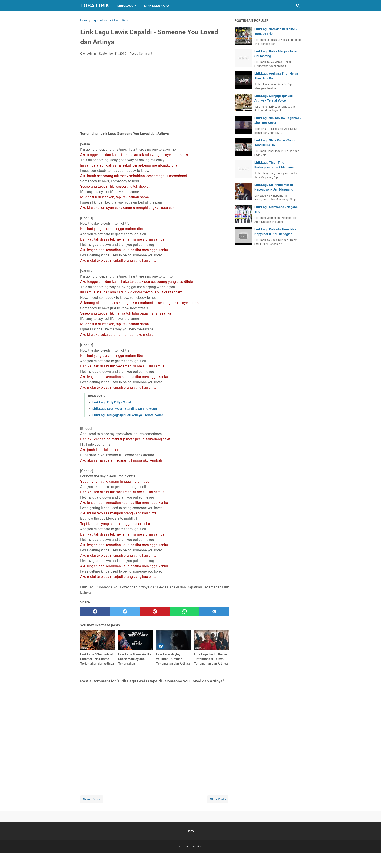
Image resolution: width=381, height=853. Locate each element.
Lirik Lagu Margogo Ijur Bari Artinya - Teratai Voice (127, 415)
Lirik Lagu (125, 5)
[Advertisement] (154, 92)
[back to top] (372, 843)
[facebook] (95, 611)
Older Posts (218, 799)
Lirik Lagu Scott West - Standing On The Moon (124, 408)
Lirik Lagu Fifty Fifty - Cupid (111, 402)
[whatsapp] (184, 611)
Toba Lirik (94, 5)
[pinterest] (155, 611)
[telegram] (214, 611)
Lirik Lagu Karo (156, 5)
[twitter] (125, 611)
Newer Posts (91, 799)
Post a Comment (140, 53)
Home (191, 831)
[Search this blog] (298, 5)
